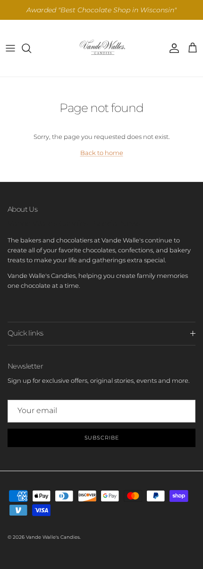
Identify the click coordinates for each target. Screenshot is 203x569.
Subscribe (102, 437)
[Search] (31, 48)
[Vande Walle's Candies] (101, 48)
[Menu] (10, 48)
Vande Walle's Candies (53, 537)
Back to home (101, 152)
